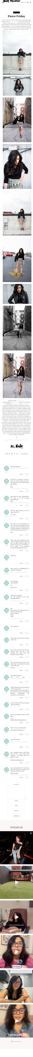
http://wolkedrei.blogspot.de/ (17, 618)
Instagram (7, 440)
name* (16, 800)
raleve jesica (6, 693)
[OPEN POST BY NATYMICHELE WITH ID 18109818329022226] (16, 951)
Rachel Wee (6, 707)
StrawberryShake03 (8, 501)
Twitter (20, 440)
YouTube (26, 440)
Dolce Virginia (6, 545)
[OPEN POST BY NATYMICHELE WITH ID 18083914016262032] (16, 882)
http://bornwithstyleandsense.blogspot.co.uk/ (21, 468)
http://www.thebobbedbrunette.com (19, 572)
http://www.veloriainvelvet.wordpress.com (21, 774)
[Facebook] (14, 454)
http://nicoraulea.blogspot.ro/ (18, 678)
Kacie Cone (6, 654)
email (16, 805)
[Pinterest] (17, 454)
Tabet (6, 613)
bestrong (6, 680)
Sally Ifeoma (6, 667)
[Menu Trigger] (3, 2)
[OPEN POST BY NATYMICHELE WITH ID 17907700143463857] (16, 917)
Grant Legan (13, 21)
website (16, 810)
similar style (16, 403)
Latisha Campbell (6, 472)
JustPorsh (6, 600)
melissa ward (6, 561)
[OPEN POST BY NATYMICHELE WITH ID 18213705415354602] (16, 847)
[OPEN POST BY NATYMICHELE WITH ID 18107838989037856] (16, 986)
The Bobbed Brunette (6, 574)
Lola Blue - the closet (6, 485)
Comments (24, 453)
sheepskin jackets (25, 688)
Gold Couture (18, 667)
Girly (6, 631)
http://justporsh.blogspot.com (18, 600)
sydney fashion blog (15, 706)
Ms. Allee (6, 586)
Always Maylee (6, 516)
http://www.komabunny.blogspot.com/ (20, 741)
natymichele (16, 832)
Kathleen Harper (6, 758)
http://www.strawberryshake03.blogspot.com (21, 502)
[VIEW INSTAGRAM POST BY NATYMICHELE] (31, 862)
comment (16, 784)
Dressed (6, 732)
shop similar (14, 402)
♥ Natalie (6, 643)
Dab (6, 528)
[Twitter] (12, 454)
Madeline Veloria (6, 773)
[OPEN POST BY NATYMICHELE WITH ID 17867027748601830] (16, 1021)
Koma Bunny (6, 745)
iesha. (6, 719)
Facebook (14, 440)
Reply (27, 474)
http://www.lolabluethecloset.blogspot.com (21, 488)
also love (24, 403)
